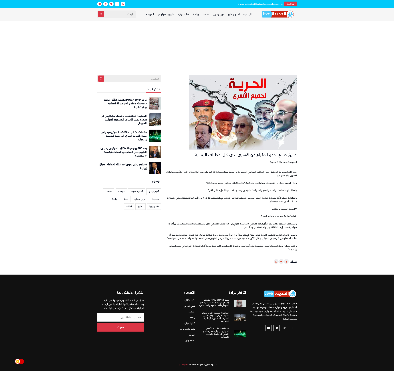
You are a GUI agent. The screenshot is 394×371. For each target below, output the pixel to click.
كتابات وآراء (183, 14)
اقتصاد (205, 14)
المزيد (150, 14)
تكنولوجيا (154, 206)
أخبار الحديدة (137, 191)
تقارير (140, 206)
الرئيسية (247, 14)
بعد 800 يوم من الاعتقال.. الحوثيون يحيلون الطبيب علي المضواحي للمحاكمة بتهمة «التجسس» (124, 152)
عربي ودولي (218, 14)
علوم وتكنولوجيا (165, 14)
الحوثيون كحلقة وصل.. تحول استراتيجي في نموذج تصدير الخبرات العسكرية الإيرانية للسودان (124, 119)
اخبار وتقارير (234, 14)
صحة (126, 199)
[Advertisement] (197, 43)
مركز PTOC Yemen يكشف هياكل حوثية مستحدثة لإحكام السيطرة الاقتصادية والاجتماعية (125, 103)
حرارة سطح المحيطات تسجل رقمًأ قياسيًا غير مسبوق (260, 4)
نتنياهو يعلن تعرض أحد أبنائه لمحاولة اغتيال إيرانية (123, 166)
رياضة (196, 14)
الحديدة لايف (182, 364)
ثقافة (129, 206)
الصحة (192, 335)
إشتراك (120, 327)
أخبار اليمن (154, 191)
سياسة (121, 191)
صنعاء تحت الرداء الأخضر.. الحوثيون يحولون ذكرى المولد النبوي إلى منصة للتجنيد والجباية (124, 135)
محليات (155, 199)
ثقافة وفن (190, 340)
